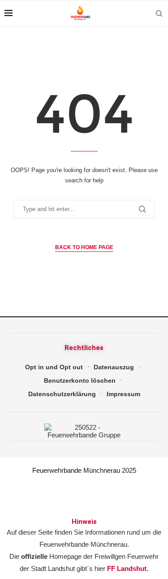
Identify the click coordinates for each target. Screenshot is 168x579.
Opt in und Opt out (54, 367)
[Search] (159, 13)
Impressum (123, 394)
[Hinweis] (84, 499)
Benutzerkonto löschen (80, 380)
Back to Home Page (84, 247)
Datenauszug (114, 367)
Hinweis (84, 522)
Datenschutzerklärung (62, 394)
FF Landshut (126, 568)
